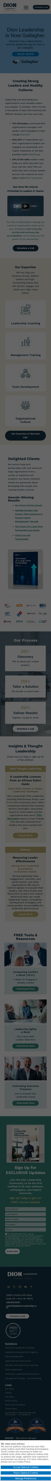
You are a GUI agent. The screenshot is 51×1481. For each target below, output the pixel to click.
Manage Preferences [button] (25, 1478)
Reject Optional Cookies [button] (26, 1473)
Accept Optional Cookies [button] (25, 1467)
